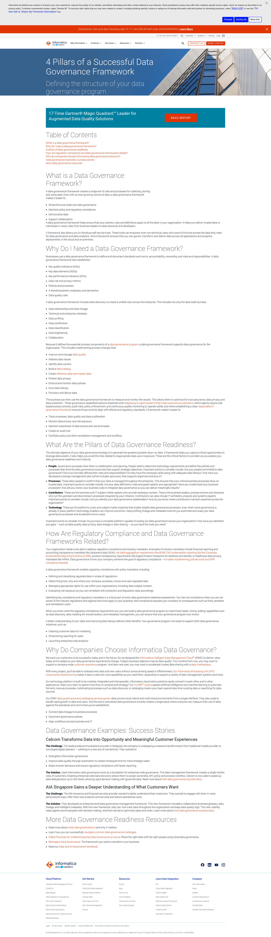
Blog (121, 889)
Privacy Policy (57, 926)
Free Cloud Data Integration (92, 889)
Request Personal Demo (91, 893)
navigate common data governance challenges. (110, 832)
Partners (139, 43)
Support (201, 36)
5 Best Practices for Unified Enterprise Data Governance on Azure (84, 837)
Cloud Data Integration (164, 889)
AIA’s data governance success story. (194, 810)
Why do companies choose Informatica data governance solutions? (83, 156)
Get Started (88, 879)
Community (123, 893)
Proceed (228, 19)
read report (181, 118)
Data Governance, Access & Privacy (59, 914)
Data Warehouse (162, 897)
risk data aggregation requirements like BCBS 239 (143, 552)
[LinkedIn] (209, 865)
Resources (124, 43)
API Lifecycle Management (92, 905)
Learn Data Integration (167, 879)
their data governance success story (182, 779)
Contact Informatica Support (203, 910)
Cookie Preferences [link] (85, 926)
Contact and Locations (200, 901)
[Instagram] (223, 865)
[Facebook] (202, 865)
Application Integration (164, 914)
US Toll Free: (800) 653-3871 (167, 36)
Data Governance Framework (166, 901)
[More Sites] (223, 35)
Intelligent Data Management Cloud (59, 884)
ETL (157, 884)
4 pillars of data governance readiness (67, 149)
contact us (196, 43)
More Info (255, 19)
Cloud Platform (53, 879)
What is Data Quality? (163, 905)
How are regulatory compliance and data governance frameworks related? (87, 152)
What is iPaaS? (161, 893)
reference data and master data (73, 373)
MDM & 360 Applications (55, 910)
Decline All (241, 19)
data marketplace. (201, 664)
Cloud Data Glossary (126, 905)
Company (190, 36)
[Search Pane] (183, 43)
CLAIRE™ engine (143, 684)
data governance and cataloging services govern (84, 698)
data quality (79, 354)
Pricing (211, 36)
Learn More (186, 29)
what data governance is (81, 827)
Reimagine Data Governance (64, 841)
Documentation (125, 897)
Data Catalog (50, 893)
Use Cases (109, 43)
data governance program (124, 344)
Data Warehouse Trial (90, 901)
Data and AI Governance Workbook (78, 846)
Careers (195, 893)
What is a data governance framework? (67, 142)
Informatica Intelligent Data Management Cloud (166, 657)
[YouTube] (216, 865)
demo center (216, 43)
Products (95, 43)
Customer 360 (161, 910)
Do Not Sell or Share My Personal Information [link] (112, 926)
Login (218, 36)
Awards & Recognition (200, 897)
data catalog (64, 368)
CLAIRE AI (49, 889)
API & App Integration (54, 901)
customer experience (85, 664)
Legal (48, 926)
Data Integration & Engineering (57, 897)
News (194, 889)
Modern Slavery (70, 926)
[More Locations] (182, 35)
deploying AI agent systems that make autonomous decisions (159, 402)
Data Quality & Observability (56, 905)
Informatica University (127, 901)
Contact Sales (87, 897)
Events (121, 884)
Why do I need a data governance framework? (71, 146)
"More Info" (237, 8)
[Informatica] (56, 43)
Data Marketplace (52, 918)
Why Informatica (77, 43)
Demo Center (87, 884)
